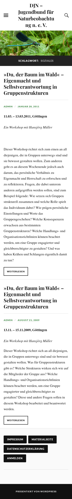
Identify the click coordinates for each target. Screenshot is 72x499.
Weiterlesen (16, 271)
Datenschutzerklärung (25, 448)
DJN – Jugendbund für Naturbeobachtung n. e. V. (36, 15)
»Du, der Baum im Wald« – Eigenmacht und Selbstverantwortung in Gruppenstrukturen (34, 83)
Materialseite (42, 439)
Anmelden (15, 458)
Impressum (15, 439)
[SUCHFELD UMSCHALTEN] (66, 15)
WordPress (48, 491)
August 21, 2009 (29, 320)
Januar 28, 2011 (28, 106)
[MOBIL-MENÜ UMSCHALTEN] (6, 15)
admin (8, 106)
